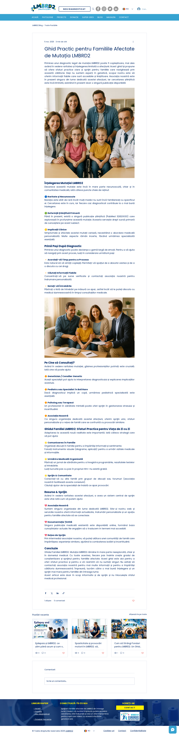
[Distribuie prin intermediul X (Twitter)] (51, 593)
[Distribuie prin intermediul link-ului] (63, 593)
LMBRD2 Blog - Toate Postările (44, 25)
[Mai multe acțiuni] (133, 41)
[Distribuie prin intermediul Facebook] (45, 593)
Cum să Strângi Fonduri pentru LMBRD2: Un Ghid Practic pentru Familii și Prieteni (127, 645)
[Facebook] (98, 8)
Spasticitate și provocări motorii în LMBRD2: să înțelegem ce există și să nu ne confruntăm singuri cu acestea (88, 645)
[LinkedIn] (116, 8)
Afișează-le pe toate (138, 614)
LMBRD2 (69, 731)
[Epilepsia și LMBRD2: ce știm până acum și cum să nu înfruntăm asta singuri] (50, 629)
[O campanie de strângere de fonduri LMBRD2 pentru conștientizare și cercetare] (129, 629)
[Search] (93, 8)
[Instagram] (104, 8)
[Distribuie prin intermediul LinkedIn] (57, 593)
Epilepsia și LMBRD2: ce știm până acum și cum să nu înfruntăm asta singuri (49, 645)
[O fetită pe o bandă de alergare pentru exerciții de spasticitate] (89, 629)
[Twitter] (110, 8)
